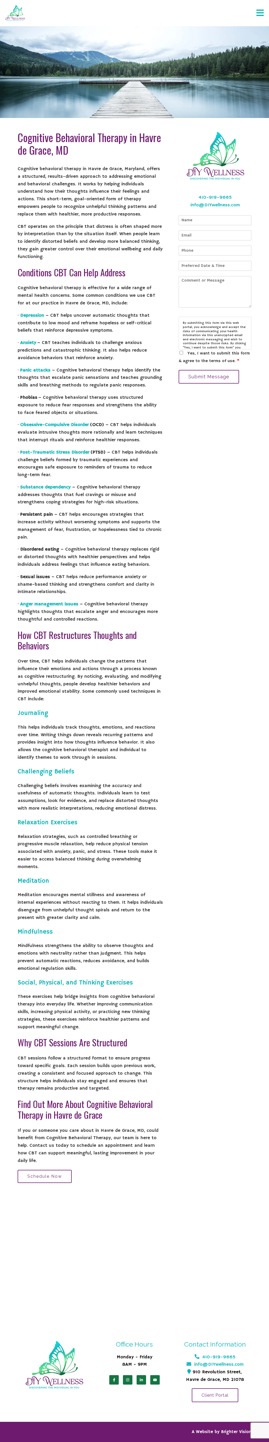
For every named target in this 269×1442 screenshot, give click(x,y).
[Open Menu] (260, 13)
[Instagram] (127, 1380)
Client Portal (215, 1395)
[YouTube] (155, 1380)
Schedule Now (44, 1176)
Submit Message (208, 376)
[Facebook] (114, 1380)
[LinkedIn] (141, 1380)
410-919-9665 (215, 197)
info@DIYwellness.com (215, 205)
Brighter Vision (236, 1432)
